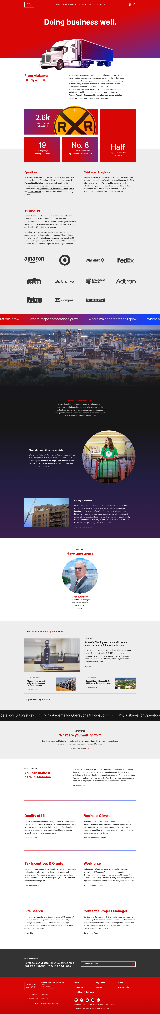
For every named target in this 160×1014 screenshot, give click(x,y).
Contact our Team (91, 933)
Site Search (33, 912)
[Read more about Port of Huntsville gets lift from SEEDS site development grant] (125, 683)
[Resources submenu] (97, 4)
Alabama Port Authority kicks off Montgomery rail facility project (37, 683)
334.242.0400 (45, 999)
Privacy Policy (105, 1008)
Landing (77, 512)
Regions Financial (76, 95)
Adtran (102, 95)
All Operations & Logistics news (37, 700)
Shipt (72, 455)
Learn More (77, 786)
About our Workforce (92, 886)
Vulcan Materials (115, 95)
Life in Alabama (30, 838)
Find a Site (28, 933)
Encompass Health (91, 95)
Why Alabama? (101, 983)
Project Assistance (78, 749)
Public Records (123, 988)
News (76, 983)
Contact (99, 988)
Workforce (90, 639)
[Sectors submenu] (85, 4)
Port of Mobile (107, 183)
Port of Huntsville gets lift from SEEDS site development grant (99, 682)
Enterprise (92, 678)
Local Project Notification (84, 992)
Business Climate (98, 816)
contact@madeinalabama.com (49, 1003)
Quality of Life (35, 816)
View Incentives (30, 886)
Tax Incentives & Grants (43, 864)
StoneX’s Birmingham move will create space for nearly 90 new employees (105, 644)
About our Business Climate (95, 838)
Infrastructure (34, 678)
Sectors (72, 16)
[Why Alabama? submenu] (75, 4)
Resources (78, 988)
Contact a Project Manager (105, 912)
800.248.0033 (45, 995)
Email (80, 609)
